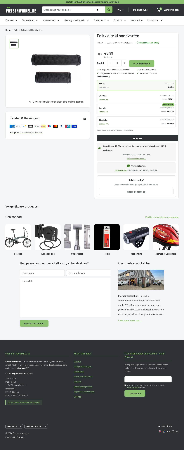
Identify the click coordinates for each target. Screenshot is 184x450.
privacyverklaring (133, 387)
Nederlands (12, 426)
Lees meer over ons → (130, 320)
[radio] (136, 85)
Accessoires (49, 20)
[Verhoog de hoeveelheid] (124, 63)
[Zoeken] (108, 9)
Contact (77, 361)
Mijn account (140, 9)
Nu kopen (138, 138)
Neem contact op (136, 191)
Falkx (16, 30)
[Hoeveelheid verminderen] (110, 63)
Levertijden (79, 371)
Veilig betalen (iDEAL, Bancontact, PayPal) (117, 73)
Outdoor (118, 20)
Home (8, 30)
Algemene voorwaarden (84, 391)
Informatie (153, 20)
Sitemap (77, 396)
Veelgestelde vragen (82, 366)
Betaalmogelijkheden (83, 386)
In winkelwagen (141, 63)
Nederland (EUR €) (34, 426)
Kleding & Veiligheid (75, 20)
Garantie (77, 381)
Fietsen (9, 20)
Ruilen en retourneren (83, 376)
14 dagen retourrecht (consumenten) (114, 69)
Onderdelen (28, 20)
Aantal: (101, 62)
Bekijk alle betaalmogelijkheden (26, 132)
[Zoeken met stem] (97, 9)
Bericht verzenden (34, 323)
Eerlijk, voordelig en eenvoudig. (162, 217)
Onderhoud (99, 20)
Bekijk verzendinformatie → (136, 158)
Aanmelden (135, 393)
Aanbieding (137, 20)
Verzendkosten (121, 170)
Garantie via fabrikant (148, 73)
